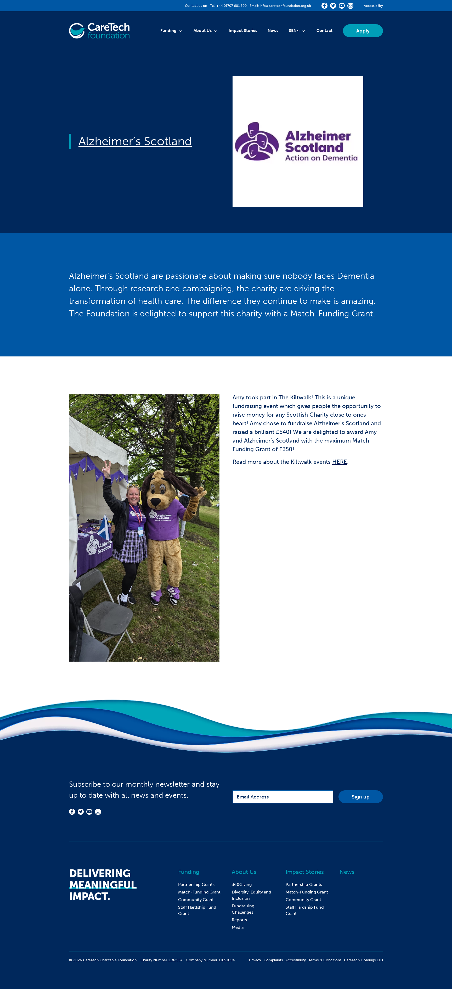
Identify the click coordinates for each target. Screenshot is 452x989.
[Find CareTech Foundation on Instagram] (350, 6)
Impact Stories (305, 871)
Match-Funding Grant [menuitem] (199, 892)
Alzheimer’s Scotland (135, 141)
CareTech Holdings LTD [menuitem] (363, 960)
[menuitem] (168, 30)
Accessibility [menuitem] (295, 960)
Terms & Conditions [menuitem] (324, 960)
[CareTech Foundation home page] (99, 30)
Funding (188, 871)
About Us (244, 871)
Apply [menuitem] (363, 31)
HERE (339, 461)
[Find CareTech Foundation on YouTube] (342, 6)
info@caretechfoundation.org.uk (285, 6)
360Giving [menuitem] (242, 884)
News (347, 871)
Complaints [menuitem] (273, 960)
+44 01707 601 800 (231, 6)
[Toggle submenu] (180, 30)
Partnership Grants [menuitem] (196, 884)
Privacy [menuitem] (255, 960)
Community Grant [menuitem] (196, 899)
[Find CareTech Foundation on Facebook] (324, 6)
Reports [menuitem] (239, 919)
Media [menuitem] (238, 927)
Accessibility (373, 5)
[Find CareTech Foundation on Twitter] (333, 6)
